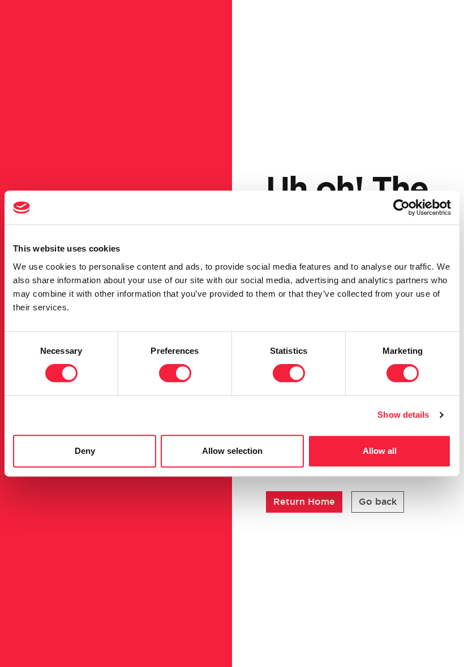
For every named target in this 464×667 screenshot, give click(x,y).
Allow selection (232, 451)
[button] (304, 502)
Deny (85, 451)
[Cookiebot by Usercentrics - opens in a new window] (401, 207)
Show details (403, 414)
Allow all (380, 451)
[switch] (175, 373)
